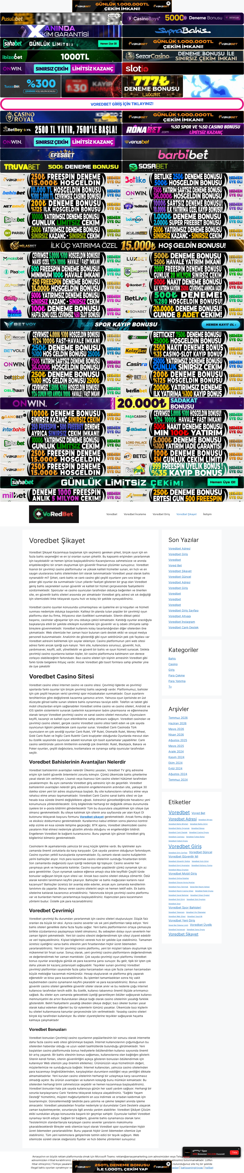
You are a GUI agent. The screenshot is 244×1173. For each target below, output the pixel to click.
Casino (173, 664)
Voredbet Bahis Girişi (199, 824)
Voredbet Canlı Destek (183, 627)
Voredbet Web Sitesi (177, 916)
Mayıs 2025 (176, 746)
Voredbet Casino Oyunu (199, 832)
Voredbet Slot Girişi (176, 899)
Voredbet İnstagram (181, 621)
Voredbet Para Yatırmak (178, 887)
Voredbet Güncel (179, 576)
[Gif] (122, 245)
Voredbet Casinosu (176, 837)
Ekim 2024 (175, 762)
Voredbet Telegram (176, 912)
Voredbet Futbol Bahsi (195, 837)
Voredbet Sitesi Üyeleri (200, 895)
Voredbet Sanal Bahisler (178, 895)
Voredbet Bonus (197, 828)
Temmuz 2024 (178, 779)
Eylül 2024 (175, 768)
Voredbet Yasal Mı (194, 916)
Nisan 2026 (176, 734)
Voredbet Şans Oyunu (196, 929)
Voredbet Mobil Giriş (182, 873)
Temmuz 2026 (178, 717)
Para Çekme (176, 675)
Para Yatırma (177, 681)
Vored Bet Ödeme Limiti (178, 925)
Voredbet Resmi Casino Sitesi (180, 891)
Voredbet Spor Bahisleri (184, 907)
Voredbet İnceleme (135, 514)
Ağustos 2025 (177, 740)
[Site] (61, 179)
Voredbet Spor (174, 904)
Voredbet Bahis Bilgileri (178, 824)
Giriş (171, 669)
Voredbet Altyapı (179, 616)
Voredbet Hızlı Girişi (200, 861)
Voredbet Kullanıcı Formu (201, 865)
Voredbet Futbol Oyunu (178, 841)
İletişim (207, 514)
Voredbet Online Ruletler (178, 878)
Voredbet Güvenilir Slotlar (179, 861)
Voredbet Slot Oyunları (196, 899)
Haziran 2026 (177, 723)
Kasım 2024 (176, 757)
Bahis (172, 658)
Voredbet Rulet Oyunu (204, 891)
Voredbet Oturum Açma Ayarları (181, 882)
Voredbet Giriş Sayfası (183, 610)
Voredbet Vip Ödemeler (196, 912)
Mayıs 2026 (176, 729)
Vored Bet (175, 565)
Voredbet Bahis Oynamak (179, 828)
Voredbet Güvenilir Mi (183, 856)
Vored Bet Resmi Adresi (200, 887)
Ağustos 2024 (177, 774)
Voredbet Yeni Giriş (181, 920)
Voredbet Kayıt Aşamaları (179, 865)
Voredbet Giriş (161, 514)
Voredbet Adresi (179, 548)
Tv (170, 686)
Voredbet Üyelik (201, 924)
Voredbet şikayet (92, 816)
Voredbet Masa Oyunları (178, 870)
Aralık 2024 (176, 751)
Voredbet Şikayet (186, 514)
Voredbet (111, 514)
